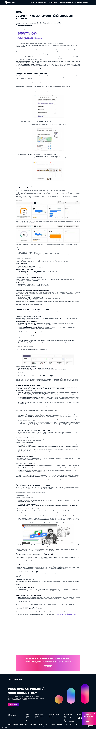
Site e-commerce (52, 719)
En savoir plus (4, 727)
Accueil (32, 2)
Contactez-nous (48, 666)
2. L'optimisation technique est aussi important (27, 33)
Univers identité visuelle (66, 2)
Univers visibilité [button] (52, 2)
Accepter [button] (90, 726)
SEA (65, 720)
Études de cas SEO (67, 717)
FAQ (26, 720)
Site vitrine (51, 716)
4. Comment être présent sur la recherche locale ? (28, 36)
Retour (18, 12)
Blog (27, 717)
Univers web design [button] (41, 2)
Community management (69, 721)
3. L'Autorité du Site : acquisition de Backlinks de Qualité (29, 34)
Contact (85, 2)
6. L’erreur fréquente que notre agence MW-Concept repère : (30, 38)
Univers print (78, 2)
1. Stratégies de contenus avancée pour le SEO (27, 32)
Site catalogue (51, 717)
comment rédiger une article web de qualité (67, 614)
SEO (65, 716)
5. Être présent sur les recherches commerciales (27, 37)
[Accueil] (10, 2)
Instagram (79, 718)
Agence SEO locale (67, 719)
